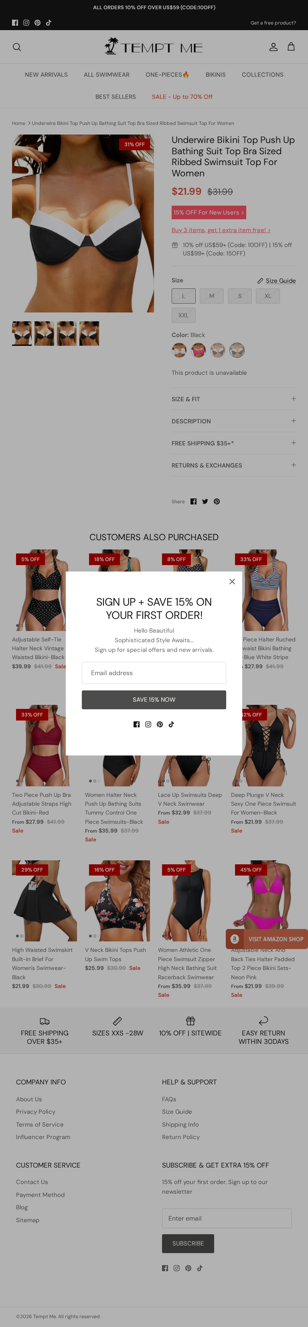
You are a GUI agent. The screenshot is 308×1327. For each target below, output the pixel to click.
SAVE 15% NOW (154, 700)
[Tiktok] (171, 724)
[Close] (232, 581)
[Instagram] (148, 724)
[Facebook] (137, 724)
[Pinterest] (160, 724)
